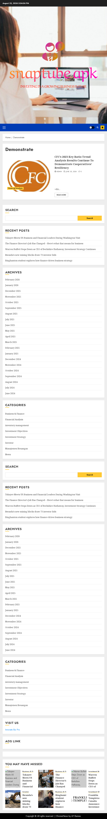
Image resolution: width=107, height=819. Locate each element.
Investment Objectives (16, 431)
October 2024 (12, 370)
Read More (61, 195)
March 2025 (11, 342)
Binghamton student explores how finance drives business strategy (38, 260)
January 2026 (11, 285)
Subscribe (102, 127)
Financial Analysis (15, 188)
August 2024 (11, 382)
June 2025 (10, 325)
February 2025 (12, 347)
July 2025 (9, 319)
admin (59, 172)
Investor (9, 442)
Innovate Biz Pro (12, 729)
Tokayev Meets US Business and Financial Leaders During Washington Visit (42, 237)
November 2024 (13, 365)
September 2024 (13, 376)
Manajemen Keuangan (16, 448)
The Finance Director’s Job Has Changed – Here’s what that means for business (44, 243)
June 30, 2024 (71, 172)
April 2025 (10, 336)
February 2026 (12, 279)
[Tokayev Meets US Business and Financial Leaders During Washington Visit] (12, 779)
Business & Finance (14, 413)
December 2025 (13, 291)
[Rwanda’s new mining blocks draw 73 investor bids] (12, 799)
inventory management (17, 425)
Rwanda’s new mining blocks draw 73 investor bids (30, 255)
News (8, 454)
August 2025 (11, 313)
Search (11, 210)
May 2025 (10, 330)
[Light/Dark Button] (92, 127)
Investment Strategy (15, 437)
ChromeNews (62, 816)
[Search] (97, 127)
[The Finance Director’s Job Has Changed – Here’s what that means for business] (46, 779)
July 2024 (9, 387)
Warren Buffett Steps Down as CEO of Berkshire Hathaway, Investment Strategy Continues (50, 249)
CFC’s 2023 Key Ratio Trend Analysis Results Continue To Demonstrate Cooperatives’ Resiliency (74, 162)
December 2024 (13, 359)
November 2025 (13, 296)
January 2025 (11, 353)
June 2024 (10, 393)
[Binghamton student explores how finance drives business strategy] (46, 799)
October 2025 (12, 302)
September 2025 (13, 308)
